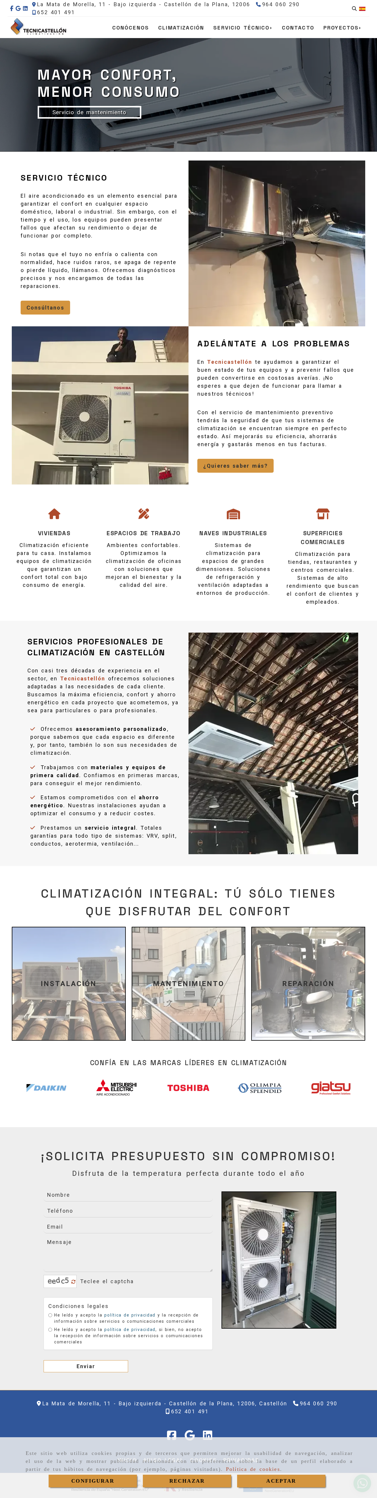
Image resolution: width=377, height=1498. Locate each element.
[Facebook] (11, 8)
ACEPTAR (281, 1481)
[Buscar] (354, 8)
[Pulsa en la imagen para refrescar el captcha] (58, 1281)
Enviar (86, 1366)
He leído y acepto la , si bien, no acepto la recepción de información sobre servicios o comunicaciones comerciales (128, 1335)
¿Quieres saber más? (235, 466)
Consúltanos (45, 307)
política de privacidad (129, 1315)
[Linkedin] (25, 8)
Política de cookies (253, 1469)
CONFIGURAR (92, 1481)
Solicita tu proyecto (42, 112)
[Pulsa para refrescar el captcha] (73, 1282)
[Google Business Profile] (18, 8)
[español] (362, 8)
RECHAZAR (187, 1481)
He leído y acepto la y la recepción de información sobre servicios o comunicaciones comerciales (126, 1318)
